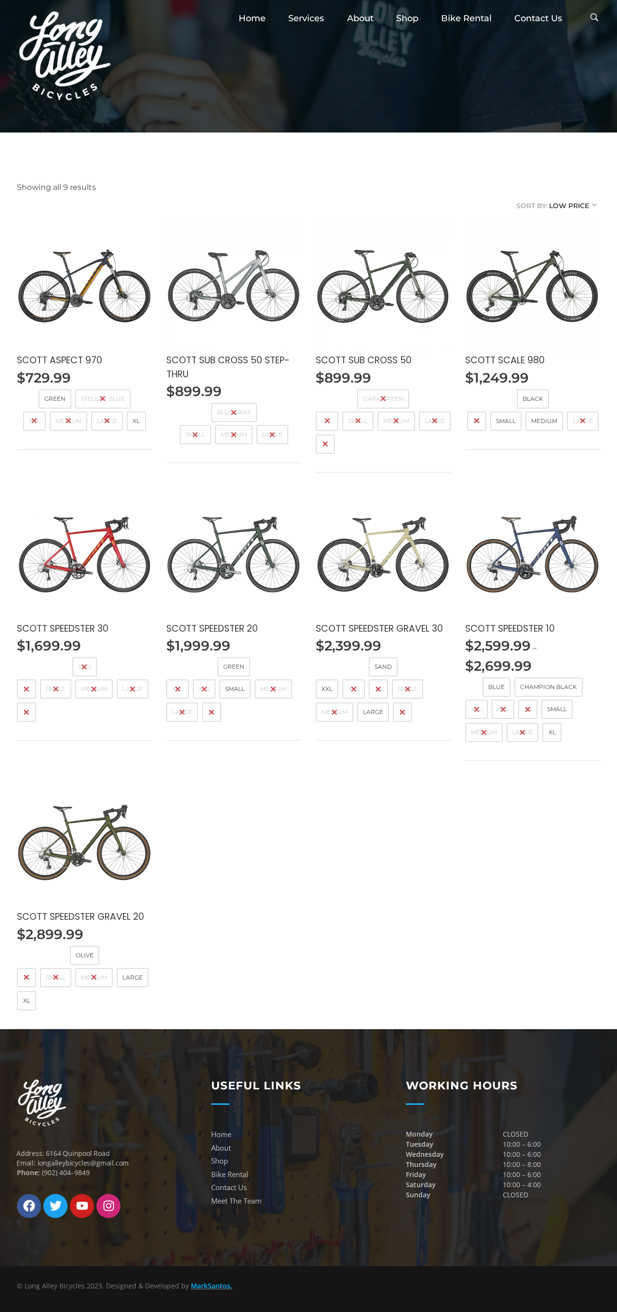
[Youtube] (82, 1206)
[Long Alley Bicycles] (65, 55)
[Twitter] (55, 1206)
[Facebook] (29, 1206)
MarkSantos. (211, 1285)
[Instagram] (108, 1206)
